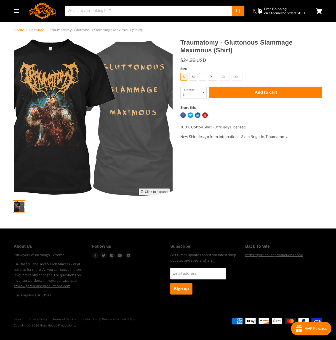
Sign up (181, 288)
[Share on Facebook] (183, 115)
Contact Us (89, 319)
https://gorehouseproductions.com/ (274, 255)
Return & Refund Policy (118, 319)
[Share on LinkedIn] (197, 115)
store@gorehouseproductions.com (42, 286)
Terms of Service (64, 319)
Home (19, 30)
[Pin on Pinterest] (205, 115)
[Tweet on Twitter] (190, 115)
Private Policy (38, 319)
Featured (37, 30)
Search (19, 319)
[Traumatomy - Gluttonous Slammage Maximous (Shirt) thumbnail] (19, 206)
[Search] (238, 11)
